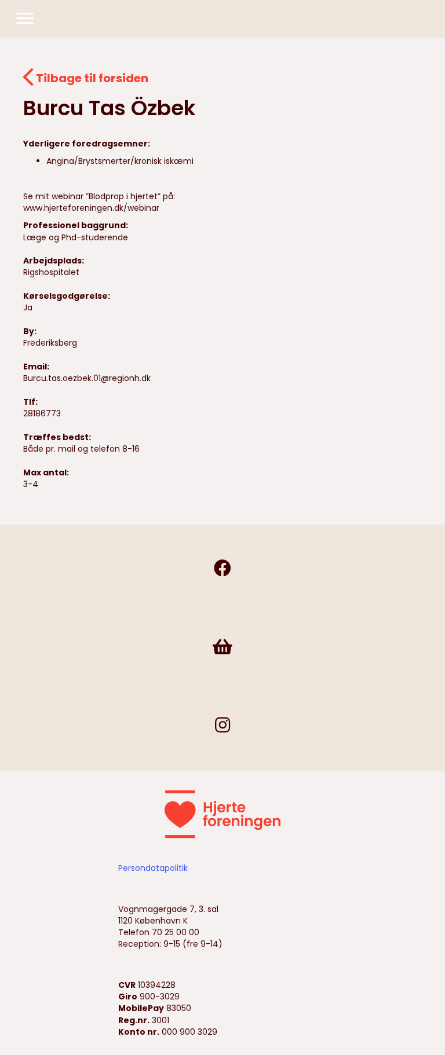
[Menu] (25, 18)
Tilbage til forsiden (92, 78)
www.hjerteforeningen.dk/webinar (91, 208)
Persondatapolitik (153, 868)
